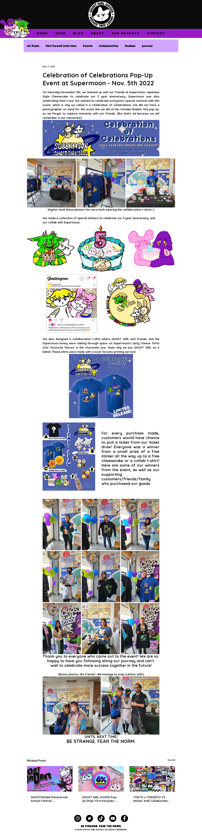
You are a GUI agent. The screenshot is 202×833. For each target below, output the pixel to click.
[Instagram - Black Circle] (77, 818)
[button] (60, 33)
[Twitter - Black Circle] (89, 818)
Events (88, 46)
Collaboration (109, 46)
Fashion (130, 46)
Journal (147, 46)
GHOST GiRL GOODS (93, 829)
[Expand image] (51, 182)
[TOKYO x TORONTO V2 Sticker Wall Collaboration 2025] (152, 779)
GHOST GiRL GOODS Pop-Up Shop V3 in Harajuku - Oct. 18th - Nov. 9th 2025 (99, 799)
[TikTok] (101, 818)
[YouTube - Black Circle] (112, 818)
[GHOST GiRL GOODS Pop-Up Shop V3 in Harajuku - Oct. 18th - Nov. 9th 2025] (101, 779)
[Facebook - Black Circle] (124, 818)
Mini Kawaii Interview (61, 46)
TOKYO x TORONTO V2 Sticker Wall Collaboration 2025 (151, 799)
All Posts (33, 46)
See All (171, 760)
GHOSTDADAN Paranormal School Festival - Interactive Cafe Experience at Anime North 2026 (49, 799)
